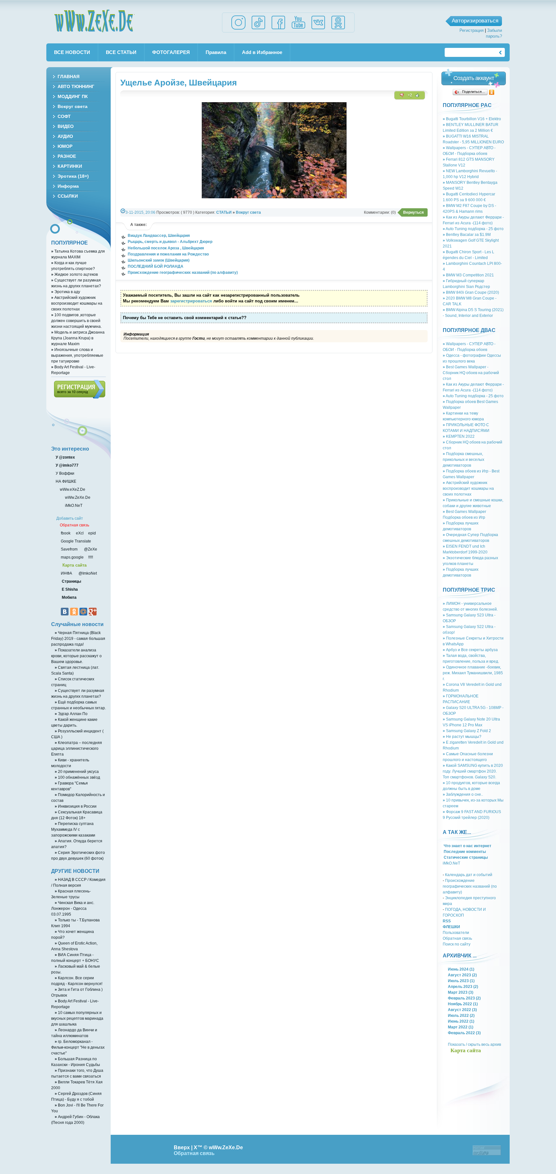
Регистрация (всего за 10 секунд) (79, 389)
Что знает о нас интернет (467, 846)
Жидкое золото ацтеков (74, 274)
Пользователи (456, 932)
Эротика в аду (65, 292)
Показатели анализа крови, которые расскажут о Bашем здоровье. (76, 656)
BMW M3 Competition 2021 (468, 275)
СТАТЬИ (224, 212)
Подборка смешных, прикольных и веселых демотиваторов (463, 459)
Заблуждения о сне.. (463, 794)
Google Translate (75, 541)
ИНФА (67, 573)
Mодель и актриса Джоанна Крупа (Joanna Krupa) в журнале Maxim (78, 338)
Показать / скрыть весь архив (474, 1044)
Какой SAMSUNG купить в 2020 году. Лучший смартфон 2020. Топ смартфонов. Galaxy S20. (473, 771)
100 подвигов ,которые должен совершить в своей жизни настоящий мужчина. (76, 320)
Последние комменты (464, 851)
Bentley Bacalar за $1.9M (467, 234)
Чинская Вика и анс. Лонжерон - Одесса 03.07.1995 (72, 908)
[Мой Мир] (83, 611)
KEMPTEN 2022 (459, 436)
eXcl (79, 533)
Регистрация (471, 30)
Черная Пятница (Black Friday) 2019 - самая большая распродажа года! (78, 638)
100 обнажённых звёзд (77, 777)
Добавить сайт (69, 518)
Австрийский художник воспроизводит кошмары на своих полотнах (468, 488)
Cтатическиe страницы (465, 857)
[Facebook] (278, 29)
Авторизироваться (475, 21)
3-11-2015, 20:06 (140, 212)
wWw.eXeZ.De (72, 489)
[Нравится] (417, 95)
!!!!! (90, 557)
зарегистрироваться (191, 301)
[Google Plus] (93, 611)
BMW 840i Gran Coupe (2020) (471, 292)
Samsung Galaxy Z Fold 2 (467, 731)
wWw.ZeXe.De (94, 21)
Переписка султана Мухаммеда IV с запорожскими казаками (73, 829)
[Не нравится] (402, 95)
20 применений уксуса (77, 771)
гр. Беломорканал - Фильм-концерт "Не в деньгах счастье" (78, 1047)
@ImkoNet (87, 573)
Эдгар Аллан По (71, 714)
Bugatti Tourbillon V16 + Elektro (472, 119)
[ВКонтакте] (65, 611)
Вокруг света (248, 212)
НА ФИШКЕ (65, 481)
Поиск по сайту (456, 944)
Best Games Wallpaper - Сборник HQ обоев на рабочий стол (471, 373)
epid (91, 533)
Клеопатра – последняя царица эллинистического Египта (76, 748)
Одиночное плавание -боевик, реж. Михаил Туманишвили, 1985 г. (473, 673)
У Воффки (64, 473)
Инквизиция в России (76, 806)
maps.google (72, 557)
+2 (410, 95)
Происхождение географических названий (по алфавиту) (470, 886)
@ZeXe (90, 549)
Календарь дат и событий (468, 875)
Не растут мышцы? (462, 736)
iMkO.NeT (451, 863)
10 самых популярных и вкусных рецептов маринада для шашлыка (77, 1018)
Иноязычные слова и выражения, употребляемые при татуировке (77, 355)
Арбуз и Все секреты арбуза (470, 650)
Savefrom (69, 549)
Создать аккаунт (473, 78)
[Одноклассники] (491, 92)
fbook (65, 533)
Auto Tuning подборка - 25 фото (473, 229)
